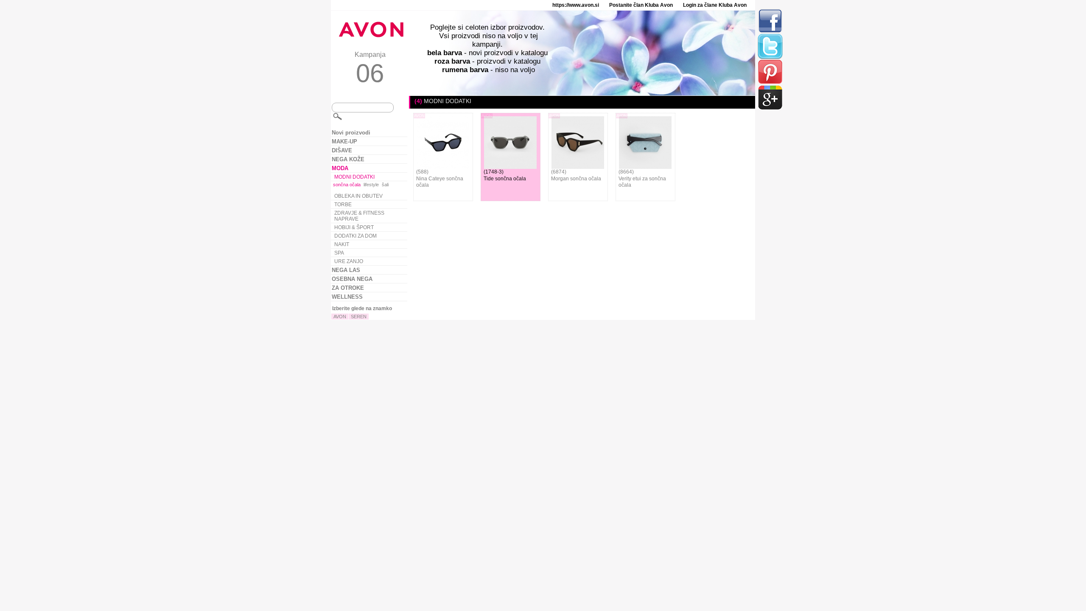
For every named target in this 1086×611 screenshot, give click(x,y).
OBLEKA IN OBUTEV (358, 196)
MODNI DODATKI (354, 177)
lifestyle (371, 184)
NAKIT (341, 244)
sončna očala (347, 184)
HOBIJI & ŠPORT (354, 227)
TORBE (343, 204)
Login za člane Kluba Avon (715, 5)
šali (385, 184)
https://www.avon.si (575, 5)
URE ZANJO (348, 261)
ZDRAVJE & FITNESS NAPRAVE (359, 216)
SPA (339, 253)
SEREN (359, 316)
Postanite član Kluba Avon (641, 5)
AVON (339, 316)
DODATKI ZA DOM (355, 236)
